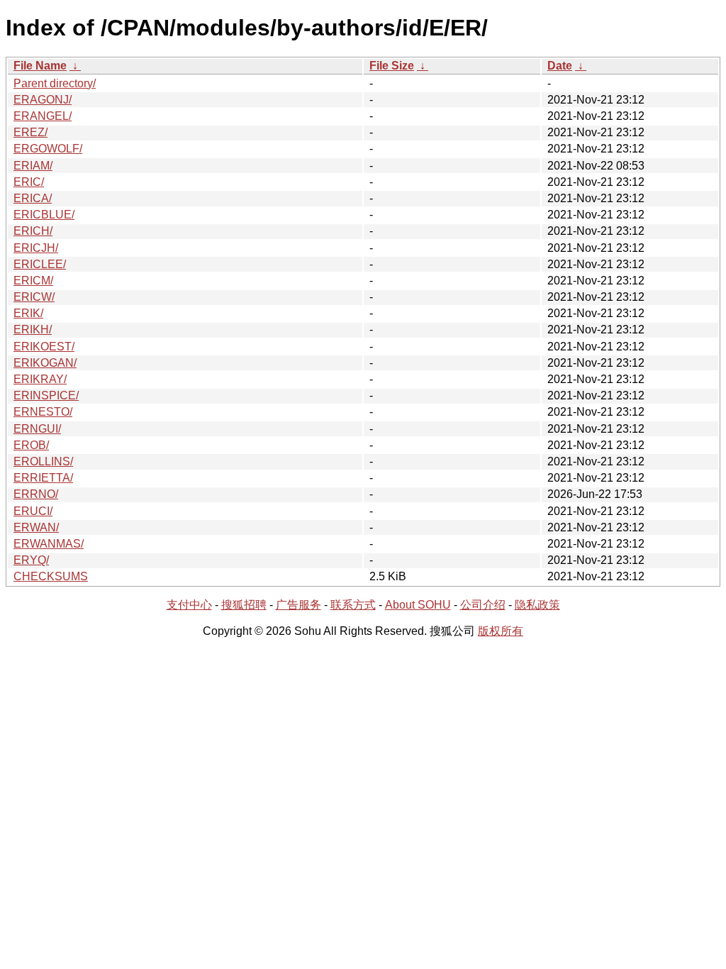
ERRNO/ (35, 494)
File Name (40, 66)
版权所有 (500, 631)
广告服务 (298, 605)
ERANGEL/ (42, 116)
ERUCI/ (32, 511)
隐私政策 (537, 605)
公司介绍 (483, 605)
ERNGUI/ (37, 429)
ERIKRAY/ (40, 379)
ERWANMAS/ (48, 544)
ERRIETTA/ (43, 478)
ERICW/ (34, 297)
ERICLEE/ (39, 264)
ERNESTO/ (42, 412)
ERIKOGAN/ (45, 363)
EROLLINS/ (43, 461)
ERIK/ (28, 313)
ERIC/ (28, 182)
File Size (391, 66)
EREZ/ (30, 132)
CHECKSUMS (50, 576)
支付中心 (189, 605)
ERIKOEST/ (43, 346)
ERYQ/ (31, 560)
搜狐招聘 (244, 605)
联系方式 (353, 605)
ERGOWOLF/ (47, 149)
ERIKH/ (32, 329)
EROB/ (31, 445)
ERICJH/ (35, 248)
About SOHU (418, 605)
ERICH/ (32, 231)
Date (559, 66)
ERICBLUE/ (43, 215)
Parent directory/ (54, 83)
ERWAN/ (36, 527)
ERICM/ (33, 281)
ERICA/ (32, 198)
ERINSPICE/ (46, 395)
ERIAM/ (32, 166)
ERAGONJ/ (42, 100)
